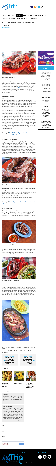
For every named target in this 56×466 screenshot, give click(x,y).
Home (4, 15)
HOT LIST (44, 15)
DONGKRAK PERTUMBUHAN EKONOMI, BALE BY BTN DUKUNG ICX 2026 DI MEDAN (46, 99)
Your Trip (26, 15)
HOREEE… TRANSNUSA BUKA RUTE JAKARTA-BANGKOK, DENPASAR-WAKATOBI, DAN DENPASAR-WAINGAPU (46, 111)
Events (13, 18)
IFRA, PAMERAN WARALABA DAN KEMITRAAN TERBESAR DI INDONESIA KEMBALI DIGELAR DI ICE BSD (46, 87)
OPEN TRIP (27, 18)
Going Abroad (11, 15)
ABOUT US (34, 18)
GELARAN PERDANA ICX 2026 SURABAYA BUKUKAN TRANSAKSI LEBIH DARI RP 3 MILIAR (46, 124)
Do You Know (6, 18)
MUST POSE (20, 18)
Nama (3, 425)
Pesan (3, 436)
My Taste (19, 15)
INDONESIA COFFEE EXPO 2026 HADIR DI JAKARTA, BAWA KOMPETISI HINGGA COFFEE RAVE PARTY (46, 75)
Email (3, 431)
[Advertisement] (28, 39)
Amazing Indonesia (35, 15)
